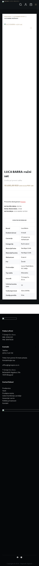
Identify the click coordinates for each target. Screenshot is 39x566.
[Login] (26, 4)
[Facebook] (17, 557)
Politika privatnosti (9, 401)
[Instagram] (21, 557)
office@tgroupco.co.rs (10, 365)
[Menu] (36, 4)
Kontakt (5, 403)
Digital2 (29, 564)
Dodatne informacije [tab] (19, 220)
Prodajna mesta (8, 393)
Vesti (4, 391)
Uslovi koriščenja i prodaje (11, 396)
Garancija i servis (8, 398)
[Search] (20, 4)
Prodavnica (6, 388)
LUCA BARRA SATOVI (21, 211)
